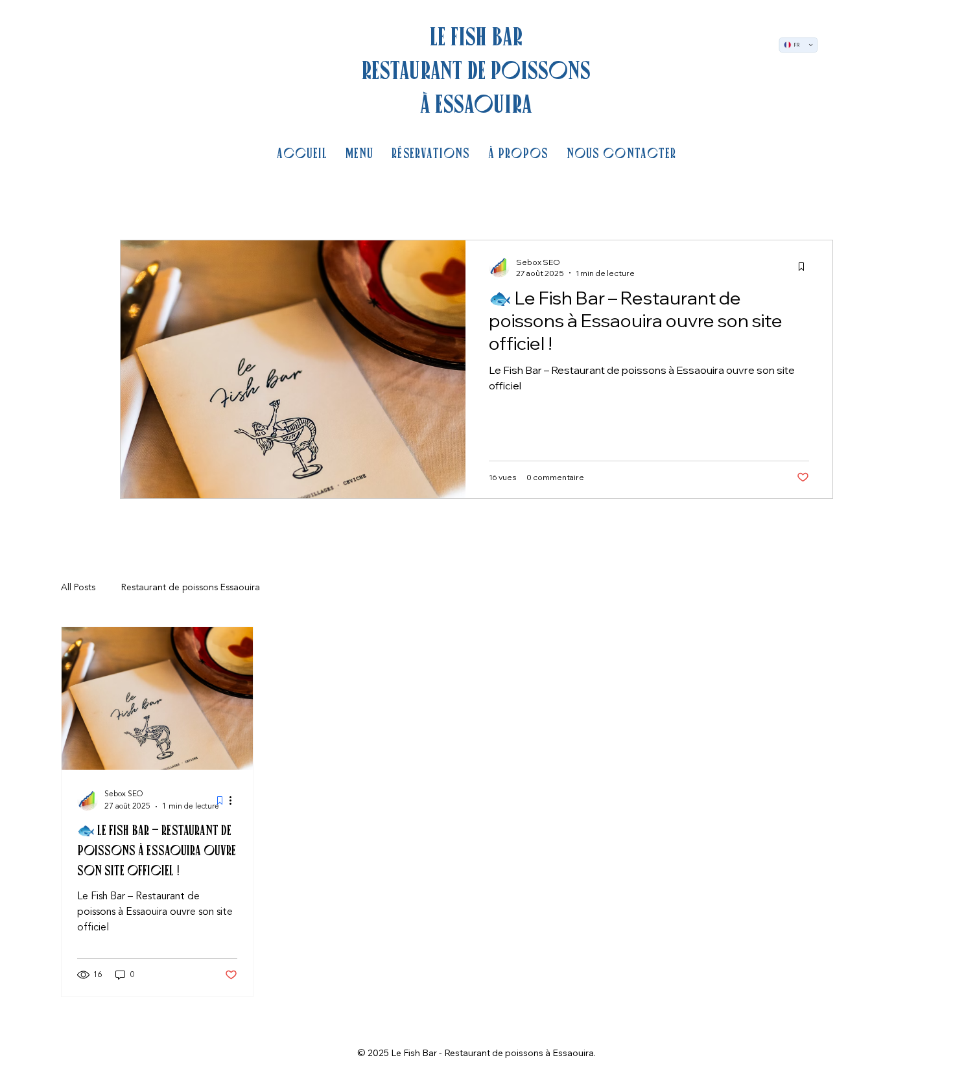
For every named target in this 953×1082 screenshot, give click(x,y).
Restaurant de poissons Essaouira (190, 587)
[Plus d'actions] (235, 800)
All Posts (78, 587)
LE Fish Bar (476, 37)
